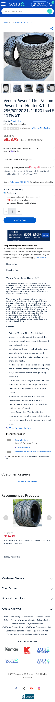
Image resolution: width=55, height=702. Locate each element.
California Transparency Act (38, 627)
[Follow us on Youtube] (31, 688)
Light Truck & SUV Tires (23, 22)
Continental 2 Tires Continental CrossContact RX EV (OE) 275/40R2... (27, 542)
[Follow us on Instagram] (39, 688)
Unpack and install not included (21, 203)
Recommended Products (20, 495)
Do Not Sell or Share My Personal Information (27, 634)
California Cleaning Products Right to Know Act (27, 630)
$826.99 (9, 536)
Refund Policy (10, 620)
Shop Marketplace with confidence (20, 245)
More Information (15, 433)
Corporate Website (26, 620)
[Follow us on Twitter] (24, 688)
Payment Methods (35, 623)
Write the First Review (41, 128)
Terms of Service (43, 616)
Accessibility (27, 616)
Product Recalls (18, 623)
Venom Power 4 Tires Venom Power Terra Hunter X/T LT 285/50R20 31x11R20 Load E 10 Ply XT (29, 108)
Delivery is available (18, 200)
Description (11, 264)
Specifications (12, 270)
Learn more (41, 257)
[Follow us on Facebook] (16, 688)
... (11, 22)
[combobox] (27, 11)
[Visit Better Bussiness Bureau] (27, 696)
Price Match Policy (12, 616)
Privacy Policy (43, 620)
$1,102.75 (8, 533)
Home (6, 22)
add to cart (20, 220)
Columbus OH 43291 (19, 182)
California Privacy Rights (13, 627)
